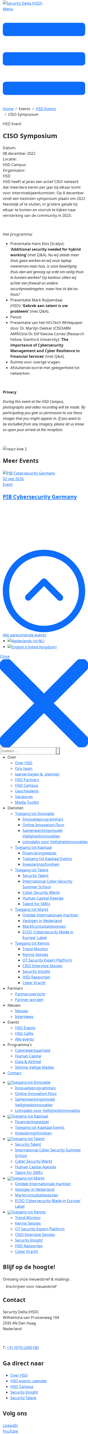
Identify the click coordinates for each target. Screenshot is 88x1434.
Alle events (24, 1039)
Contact (14, 1073)
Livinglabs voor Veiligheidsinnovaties (55, 841)
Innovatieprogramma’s (43, 819)
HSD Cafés (24, 1033)
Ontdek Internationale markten (50, 915)
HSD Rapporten (36, 977)
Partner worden (29, 999)
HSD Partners (27, 779)
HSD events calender (28, 1380)
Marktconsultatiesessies (44, 926)
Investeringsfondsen (41, 864)
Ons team (23, 768)
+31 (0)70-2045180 (23, 1347)
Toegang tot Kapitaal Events (47, 858)
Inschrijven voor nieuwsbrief (31, 1286)
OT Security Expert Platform (47, 960)
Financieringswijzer (40, 853)
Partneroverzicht (30, 994)
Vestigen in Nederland (42, 920)
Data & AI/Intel (28, 1061)
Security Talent (36, 875)
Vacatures (24, 796)
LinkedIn (10, 1425)
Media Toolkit (27, 802)
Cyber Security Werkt (41, 892)
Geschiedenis (27, 791)
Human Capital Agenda (43, 898)
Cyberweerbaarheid (32, 1050)
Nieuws (21, 1010)
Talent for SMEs (36, 903)
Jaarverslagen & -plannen (37, 774)
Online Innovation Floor (44, 824)
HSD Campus (26, 785)
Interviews (24, 1016)
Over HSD (23, 762)
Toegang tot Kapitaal (33, 847)
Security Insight (36, 971)
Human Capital (28, 1056)
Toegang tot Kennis (32, 943)
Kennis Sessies (35, 954)
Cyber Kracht (34, 982)
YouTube (10, 1431)
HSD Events (25, 1027)
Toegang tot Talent (31, 870)
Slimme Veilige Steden (34, 1067)
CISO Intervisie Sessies (42, 965)
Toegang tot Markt (31, 909)
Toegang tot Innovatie (34, 813)
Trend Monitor (35, 948)
